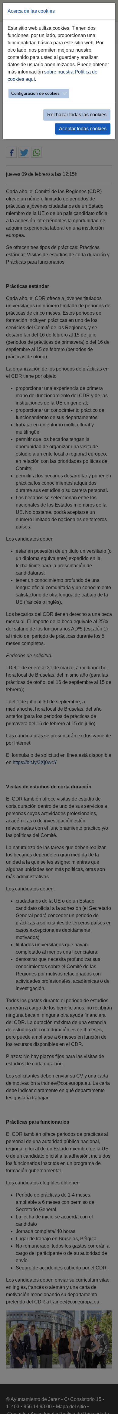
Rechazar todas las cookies (77, 114)
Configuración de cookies (35, 93)
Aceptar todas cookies (83, 128)
